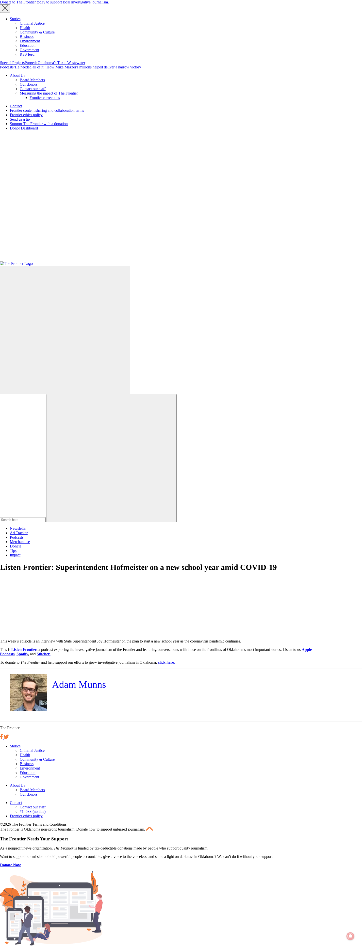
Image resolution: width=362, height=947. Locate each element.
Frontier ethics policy (26, 115)
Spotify (22, 654)
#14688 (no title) (33, 811)
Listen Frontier (23, 649)
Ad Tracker (19, 533)
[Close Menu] (5, 8)
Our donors (28, 84)
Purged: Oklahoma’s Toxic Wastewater (55, 63)
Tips (13, 550)
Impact (15, 555)
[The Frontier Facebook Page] (2, 738)
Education (27, 45)
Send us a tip (20, 119)
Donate (15, 546)
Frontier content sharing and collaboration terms (47, 110)
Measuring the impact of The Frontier (49, 93)
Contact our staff (33, 89)
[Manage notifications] (350, 936)
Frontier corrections (45, 98)
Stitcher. (43, 654)
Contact (16, 106)
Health (25, 28)
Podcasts (7, 67)
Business (26, 36)
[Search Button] (112, 458)
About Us (17, 75)
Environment (30, 41)
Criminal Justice (32, 23)
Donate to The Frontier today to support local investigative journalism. (54, 2)
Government (29, 50)
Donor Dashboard (24, 128)
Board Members (32, 80)
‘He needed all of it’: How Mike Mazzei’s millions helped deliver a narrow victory (77, 67)
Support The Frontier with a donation (39, 124)
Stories (15, 19)
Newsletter (18, 528)
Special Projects (12, 63)
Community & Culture (37, 32)
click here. (166, 662)
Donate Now (10, 865)
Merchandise (20, 542)
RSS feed (27, 54)
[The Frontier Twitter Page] (6, 738)
